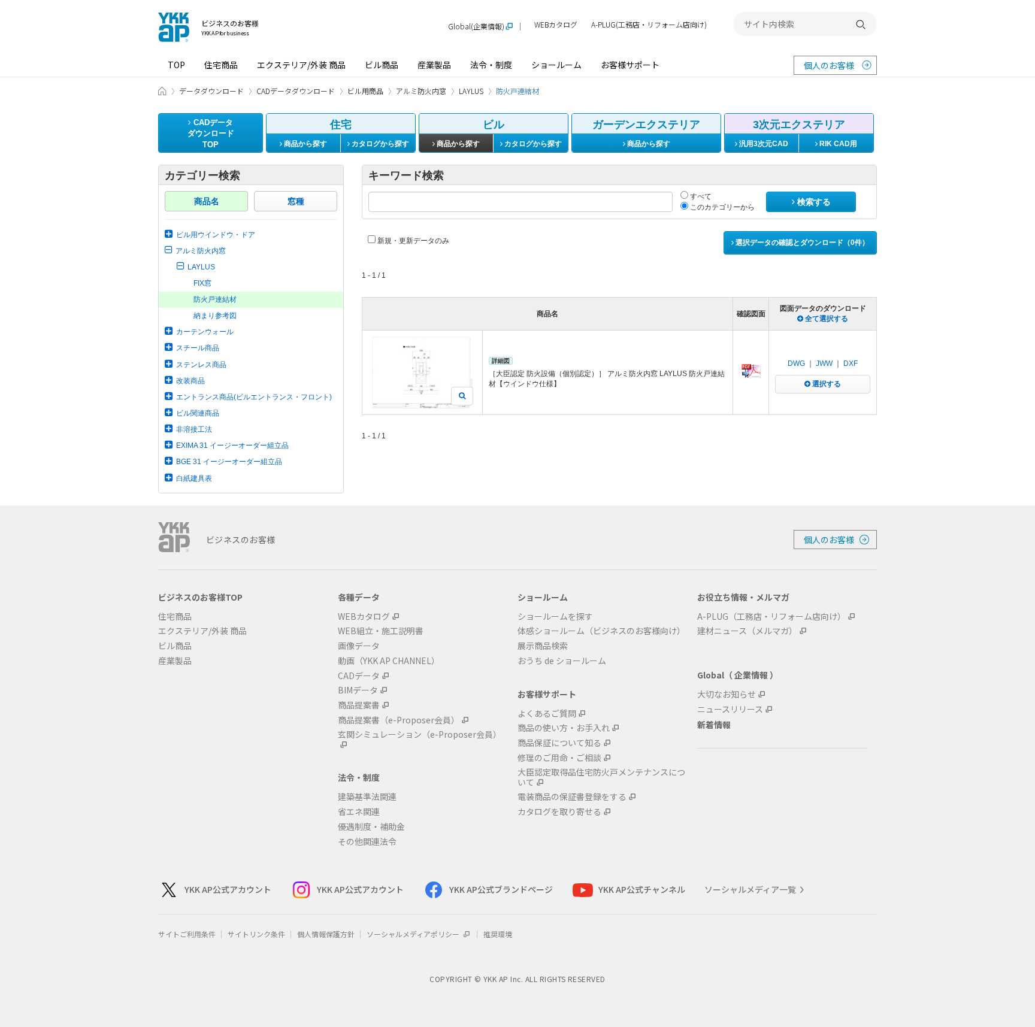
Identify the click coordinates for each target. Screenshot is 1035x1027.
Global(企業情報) (476, 27)
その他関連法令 (367, 842)
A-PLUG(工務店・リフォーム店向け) (649, 25)
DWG (796, 363)
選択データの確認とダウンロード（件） (801, 242)
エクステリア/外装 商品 (301, 65)
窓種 (296, 201)
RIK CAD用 (837, 144)
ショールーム (556, 65)
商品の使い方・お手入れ (564, 728)
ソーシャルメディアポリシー (414, 934)
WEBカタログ (555, 25)
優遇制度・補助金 (371, 827)
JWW (824, 363)
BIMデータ (358, 690)
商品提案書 (359, 705)
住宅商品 (221, 65)
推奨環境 (497, 934)
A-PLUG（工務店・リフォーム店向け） (771, 616)
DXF (850, 363)
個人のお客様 (829, 65)
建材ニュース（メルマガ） (747, 631)
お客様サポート (630, 65)
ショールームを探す (555, 616)
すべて (700, 196)
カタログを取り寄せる (559, 812)
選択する (825, 384)
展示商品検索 (543, 646)
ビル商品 (381, 65)
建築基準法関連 (367, 797)
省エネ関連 (359, 812)
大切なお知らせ (726, 694)
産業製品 (434, 65)
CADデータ (359, 676)
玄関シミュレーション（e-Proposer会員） (419, 734)
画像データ (359, 646)
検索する (813, 202)
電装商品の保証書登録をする (572, 797)
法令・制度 (491, 65)
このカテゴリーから (721, 207)
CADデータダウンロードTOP (210, 133)
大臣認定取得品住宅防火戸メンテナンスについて (601, 777)
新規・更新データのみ (412, 241)
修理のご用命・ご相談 (559, 758)
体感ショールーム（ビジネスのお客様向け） (601, 631)
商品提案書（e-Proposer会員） (398, 720)
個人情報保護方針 (326, 934)
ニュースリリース (730, 709)
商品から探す (304, 144)
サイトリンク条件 (256, 934)
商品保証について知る (559, 743)
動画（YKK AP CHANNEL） (389, 661)
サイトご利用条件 (187, 934)
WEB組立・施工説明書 (380, 631)
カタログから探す (379, 144)
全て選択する (825, 318)
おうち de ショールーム (562, 661)
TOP (176, 65)
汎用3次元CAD (762, 144)
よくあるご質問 (547, 713)
